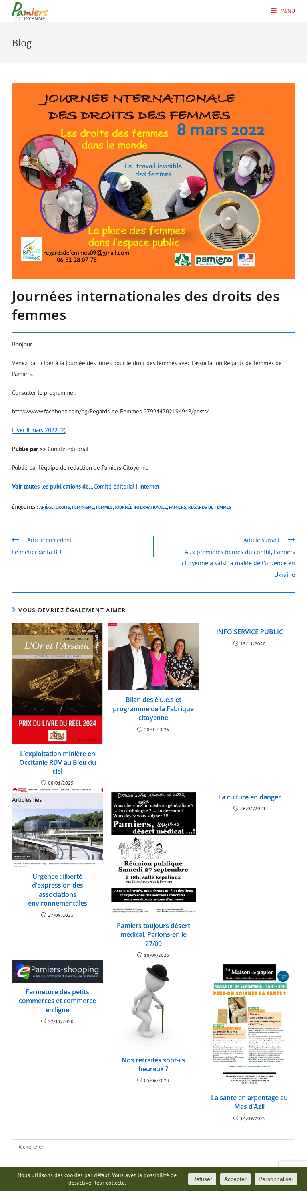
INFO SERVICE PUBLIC (249, 631)
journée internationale (141, 507)
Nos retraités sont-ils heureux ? (153, 1064)
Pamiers (177, 507)
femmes (104, 507)
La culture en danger (249, 797)
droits (63, 507)
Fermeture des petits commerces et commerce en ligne (57, 1000)
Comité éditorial (73, 486)
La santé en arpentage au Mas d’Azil (249, 1102)
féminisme (83, 507)
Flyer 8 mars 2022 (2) (39, 430)
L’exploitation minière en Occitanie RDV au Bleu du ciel (57, 762)
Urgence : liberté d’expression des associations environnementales (57, 890)
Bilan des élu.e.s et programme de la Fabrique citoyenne (153, 708)
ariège (46, 507)
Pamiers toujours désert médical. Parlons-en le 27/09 (153, 934)
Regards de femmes (209, 507)
